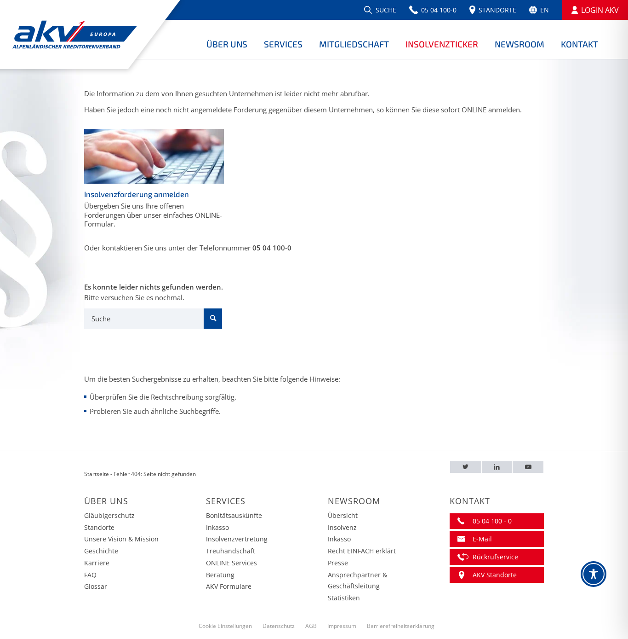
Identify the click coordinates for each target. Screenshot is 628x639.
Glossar (95, 586)
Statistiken (344, 597)
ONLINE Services (231, 562)
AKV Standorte (495, 574)
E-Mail (482, 538)
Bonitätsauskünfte (234, 515)
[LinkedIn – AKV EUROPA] (497, 467)
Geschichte (101, 550)
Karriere (96, 562)
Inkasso (217, 527)
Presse (338, 562)
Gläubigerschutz (109, 515)
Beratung (220, 574)
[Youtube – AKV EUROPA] (528, 467)
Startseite (96, 474)
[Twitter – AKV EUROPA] (465, 467)
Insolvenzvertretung (237, 538)
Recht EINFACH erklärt (362, 550)
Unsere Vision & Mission (121, 538)
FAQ (90, 574)
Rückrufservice (495, 556)
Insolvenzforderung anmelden (136, 194)
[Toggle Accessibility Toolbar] (593, 574)
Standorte (99, 527)
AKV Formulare (228, 586)
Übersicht (343, 515)
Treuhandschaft (230, 550)
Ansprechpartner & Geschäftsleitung (357, 580)
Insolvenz (342, 527)
